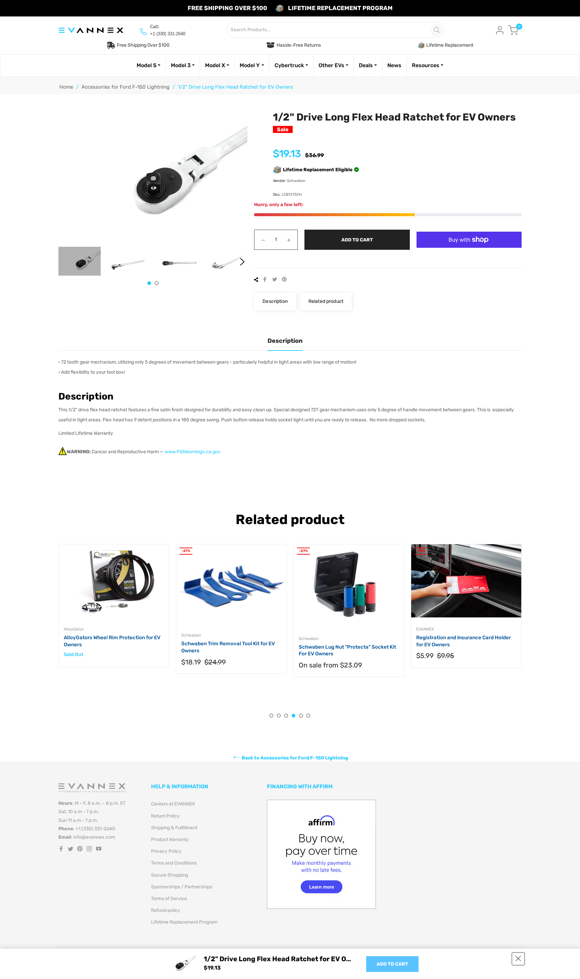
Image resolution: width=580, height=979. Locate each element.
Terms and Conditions (174, 863)
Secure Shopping (169, 875)
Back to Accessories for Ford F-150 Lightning (294, 758)
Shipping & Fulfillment (174, 828)
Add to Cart (392, 964)
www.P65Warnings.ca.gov (192, 452)
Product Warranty (170, 839)
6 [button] (308, 715)
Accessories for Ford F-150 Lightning (126, 87)
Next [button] (242, 261)
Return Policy (165, 816)
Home (66, 87)
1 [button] (149, 283)
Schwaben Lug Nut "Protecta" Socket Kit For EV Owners (347, 650)
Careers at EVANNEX (173, 804)
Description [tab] (285, 340)
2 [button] (156, 283)
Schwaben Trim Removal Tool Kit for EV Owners (228, 647)
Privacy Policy (166, 851)
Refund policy (165, 910)
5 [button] (301, 715)
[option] (114, 612)
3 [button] (286, 715)
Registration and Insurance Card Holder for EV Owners (463, 641)
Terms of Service (169, 898)
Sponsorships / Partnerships (181, 887)
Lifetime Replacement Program (184, 922)
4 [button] (293, 715)
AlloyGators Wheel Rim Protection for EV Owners (112, 641)
